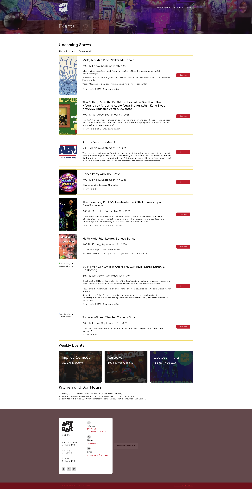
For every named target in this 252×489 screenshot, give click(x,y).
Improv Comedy (76, 358)
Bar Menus (178, 7)
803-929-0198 (92, 443)
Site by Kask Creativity (183, 485)
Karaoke (114, 358)
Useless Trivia (166, 358)
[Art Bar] (63, 7)
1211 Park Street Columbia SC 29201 (95, 430)
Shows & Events (163, 7)
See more (183, 75)
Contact (189, 7)
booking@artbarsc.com (98, 455)
